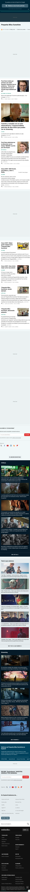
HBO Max (3, 810)
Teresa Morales (8, 186)
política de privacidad (16, 437)
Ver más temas (5, 818)
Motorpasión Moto (19, 858)
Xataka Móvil (4, 839)
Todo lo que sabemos (7, 561)
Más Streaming (14, 739)
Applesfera (4, 841)
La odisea (17, 807)
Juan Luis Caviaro (9, 303)
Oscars (3, 174)
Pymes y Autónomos (19, 868)
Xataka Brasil (4, 879)
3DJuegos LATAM (18, 877)
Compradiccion (5, 870)
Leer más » (7, 97)
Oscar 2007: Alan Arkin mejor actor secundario (8, 267)
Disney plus (4, 802)
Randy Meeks (8, 99)
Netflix (3, 805)
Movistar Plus (18, 802)
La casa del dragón (19, 810)
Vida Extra (17, 839)
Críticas (3, 293)
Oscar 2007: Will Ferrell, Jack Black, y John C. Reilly (8, 170)
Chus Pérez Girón (8, 163)
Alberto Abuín (8, 326)
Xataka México (4, 877)
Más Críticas (14, 554)
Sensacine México (18, 879)
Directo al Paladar (5, 856)
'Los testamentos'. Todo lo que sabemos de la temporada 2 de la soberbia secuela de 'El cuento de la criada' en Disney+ (15, 624)
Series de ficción (12, 759)
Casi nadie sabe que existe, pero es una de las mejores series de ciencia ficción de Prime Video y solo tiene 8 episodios (14, 734)
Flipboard (17, 445)
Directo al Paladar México (7, 883)
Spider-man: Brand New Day (8, 813)
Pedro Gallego (7, 137)
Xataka (3, 837)
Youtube (7, 445)
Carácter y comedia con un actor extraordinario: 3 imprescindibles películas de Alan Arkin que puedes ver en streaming (13, 126)
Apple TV (3, 807)
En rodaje (3, 149)
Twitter (1, 445)
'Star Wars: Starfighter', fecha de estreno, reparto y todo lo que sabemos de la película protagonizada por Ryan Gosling (14, 576)
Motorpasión (18, 856)
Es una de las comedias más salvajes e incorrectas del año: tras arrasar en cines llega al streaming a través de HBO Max (14, 668)
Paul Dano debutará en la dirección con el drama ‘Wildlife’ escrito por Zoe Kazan (8, 145)
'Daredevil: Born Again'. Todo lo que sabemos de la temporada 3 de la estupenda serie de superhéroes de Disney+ (15, 640)
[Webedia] (5, 831)
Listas (2, 131)
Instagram (11, 445)
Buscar (28, 824)
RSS (14, 445)
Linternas (17, 813)
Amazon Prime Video (21, 759)
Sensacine (17, 847)
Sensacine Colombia (19, 881)
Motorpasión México (19, 883)
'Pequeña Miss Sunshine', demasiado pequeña (7, 310)
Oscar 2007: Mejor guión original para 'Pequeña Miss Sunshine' (7, 245)
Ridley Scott (12, 29)
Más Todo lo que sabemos (14, 646)
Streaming (4, 652)
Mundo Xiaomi (4, 845)
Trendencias (4, 865)
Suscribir (27, 434)
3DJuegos (17, 837)
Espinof (16, 849)
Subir (24, 829)
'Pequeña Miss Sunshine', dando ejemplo (6, 289)
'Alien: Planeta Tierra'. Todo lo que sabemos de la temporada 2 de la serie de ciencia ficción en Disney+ (15, 591)
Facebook (4, 445)
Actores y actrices (6, 93)
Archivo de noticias (16, 457)
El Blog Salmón (18, 865)
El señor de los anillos (21, 29)
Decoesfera (4, 868)
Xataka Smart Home (6, 843)
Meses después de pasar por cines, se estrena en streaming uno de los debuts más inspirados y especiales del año (14, 718)
